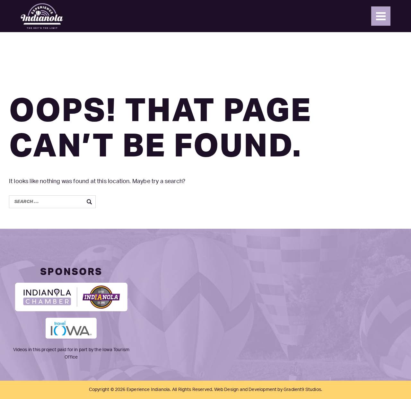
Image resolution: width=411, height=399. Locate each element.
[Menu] (380, 16)
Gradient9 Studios (302, 389)
